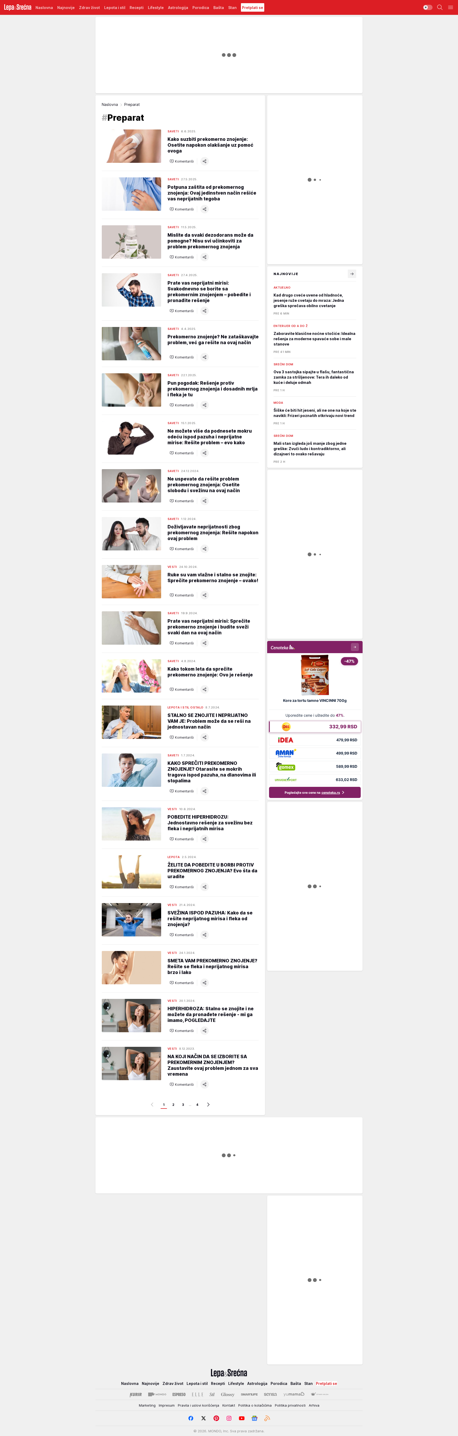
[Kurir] (136, 1394)
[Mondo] (157, 1394)
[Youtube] (241, 1418)
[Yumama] (294, 1394)
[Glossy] (228, 1394)
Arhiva (314, 1405)
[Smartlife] (249, 1394)
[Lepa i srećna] (17, 7)
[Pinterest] (216, 1418)
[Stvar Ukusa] (319, 1394)
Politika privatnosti (290, 1405)
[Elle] (197, 1394)
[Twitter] (203, 1418)
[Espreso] (179, 1394)
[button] (182, 161)
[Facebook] (191, 1418)
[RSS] (267, 1418)
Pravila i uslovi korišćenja (198, 1405)
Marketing (147, 1405)
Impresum (167, 1405)
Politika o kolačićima (255, 1405)
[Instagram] (229, 1418)
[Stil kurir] (212, 1394)
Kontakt (228, 1405)
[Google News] (254, 1418)
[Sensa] (270, 1394)
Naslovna (110, 104)
